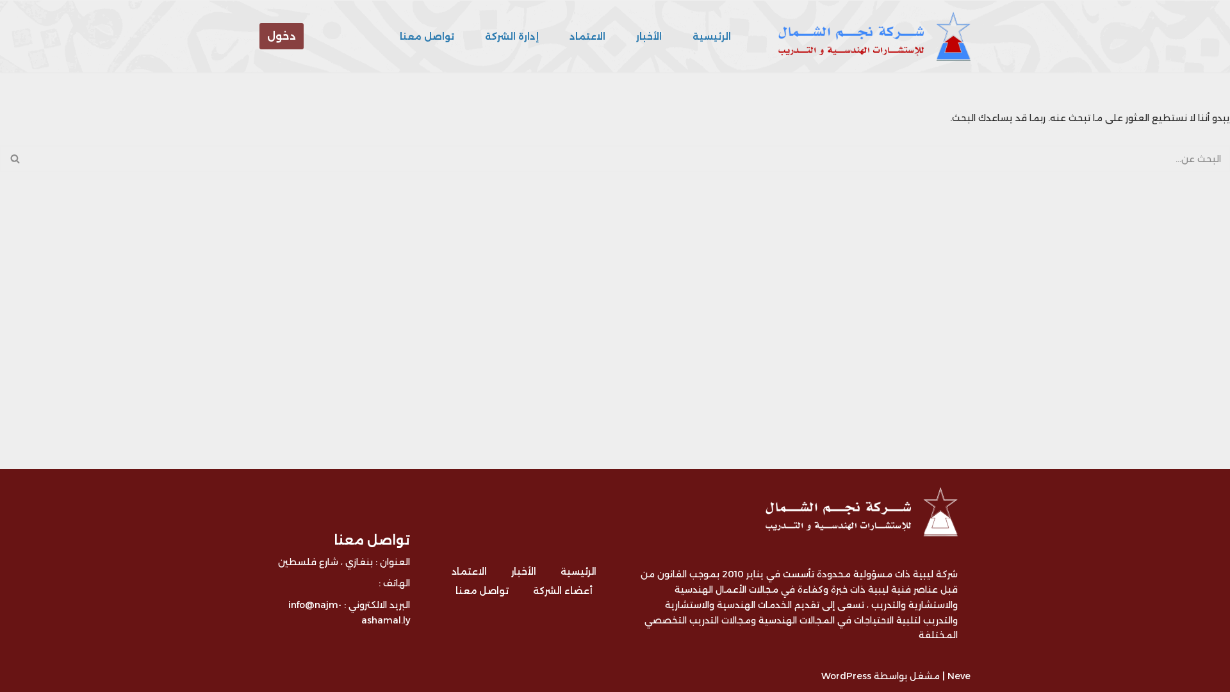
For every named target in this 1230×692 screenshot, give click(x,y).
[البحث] (14, 158)
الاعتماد (587, 36)
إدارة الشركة (512, 36)
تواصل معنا (427, 36)
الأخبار (649, 36)
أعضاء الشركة (563, 591)
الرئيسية (712, 36)
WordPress (846, 676)
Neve (959, 676)
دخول (281, 36)
